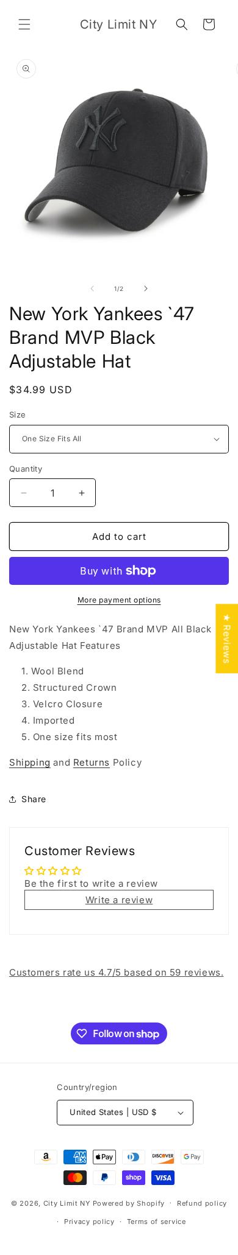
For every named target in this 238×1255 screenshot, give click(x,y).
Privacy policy (89, 1221)
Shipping (30, 762)
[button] (24, 24)
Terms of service (156, 1221)
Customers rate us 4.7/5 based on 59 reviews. (116, 972)
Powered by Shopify (129, 1202)
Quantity (25, 469)
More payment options (119, 599)
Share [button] (33, 799)
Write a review (119, 900)
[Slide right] (145, 288)
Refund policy (202, 1203)
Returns (91, 762)
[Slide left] (92, 288)
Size (17, 414)
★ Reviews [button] (227, 638)
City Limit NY (66, 1202)
